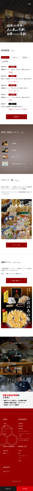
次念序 (4, 434)
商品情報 (5, 61)
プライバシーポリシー (23, 431)
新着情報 (16, 117)
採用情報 (24, 489)
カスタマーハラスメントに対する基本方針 (24, 439)
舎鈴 (4, 426)
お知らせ (15, 57)
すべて (5, 57)
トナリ (4, 431)
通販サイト (6, 453)
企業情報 (20, 423)
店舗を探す (8, 489)
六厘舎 (4, 423)
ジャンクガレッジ (7, 428)
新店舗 (24, 57)
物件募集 (20, 426)
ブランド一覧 (16, 245)
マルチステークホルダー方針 (24, 434)
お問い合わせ (6, 471)
